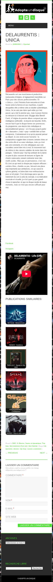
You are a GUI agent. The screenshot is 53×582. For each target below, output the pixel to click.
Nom (9, 500)
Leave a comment (34, 449)
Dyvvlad (27, 44)
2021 (14, 443)
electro (16, 449)
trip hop (23, 449)
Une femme (33, 446)
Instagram (26, 17)
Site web (11, 517)
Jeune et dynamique (33, 443)
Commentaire (14, 475)
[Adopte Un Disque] (26, 12)
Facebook (21, 17)
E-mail (10, 508)
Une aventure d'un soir (19, 446)
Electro (21, 443)
